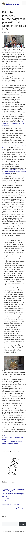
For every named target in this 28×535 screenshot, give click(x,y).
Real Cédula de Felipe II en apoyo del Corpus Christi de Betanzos (14, 123)
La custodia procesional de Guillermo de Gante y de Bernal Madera (14, 145)
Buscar (22, 524)
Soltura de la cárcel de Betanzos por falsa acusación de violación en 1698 (13, 504)
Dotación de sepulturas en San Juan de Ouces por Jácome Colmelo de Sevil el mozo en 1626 (13, 494)
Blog (5, 435)
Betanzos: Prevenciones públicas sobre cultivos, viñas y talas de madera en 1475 (13, 490)
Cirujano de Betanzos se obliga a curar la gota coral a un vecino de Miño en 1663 (13, 508)
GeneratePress (15, 533)
